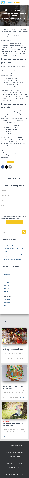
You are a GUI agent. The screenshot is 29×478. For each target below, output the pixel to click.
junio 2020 (6, 280)
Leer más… (19, 360)
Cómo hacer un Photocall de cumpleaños (14, 245)
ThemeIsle (20, 474)
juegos (6, 308)
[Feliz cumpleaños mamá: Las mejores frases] (14, 410)
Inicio (22, 460)
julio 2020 (6, 277)
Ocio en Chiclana (11, 463)
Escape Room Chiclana (14, 456)
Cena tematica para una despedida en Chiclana (14, 449)
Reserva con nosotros (14, 467)
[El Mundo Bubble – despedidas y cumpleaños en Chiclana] (11, 2)
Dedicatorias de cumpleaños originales (13, 243)
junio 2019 (6, 291)
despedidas (7, 302)
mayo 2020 (6, 282)
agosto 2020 (7, 274)
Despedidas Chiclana (18, 452)
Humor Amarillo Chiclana (12, 460)
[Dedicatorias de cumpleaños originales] (14, 335)
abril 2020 (6, 285)
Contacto (8, 452)
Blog (8, 445)
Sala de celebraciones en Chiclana (14, 471)
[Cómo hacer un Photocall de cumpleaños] (14, 373)
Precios (20, 463)
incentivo (6, 305)
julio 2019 (6, 288)
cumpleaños (10, 162)
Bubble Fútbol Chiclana (16, 445)
